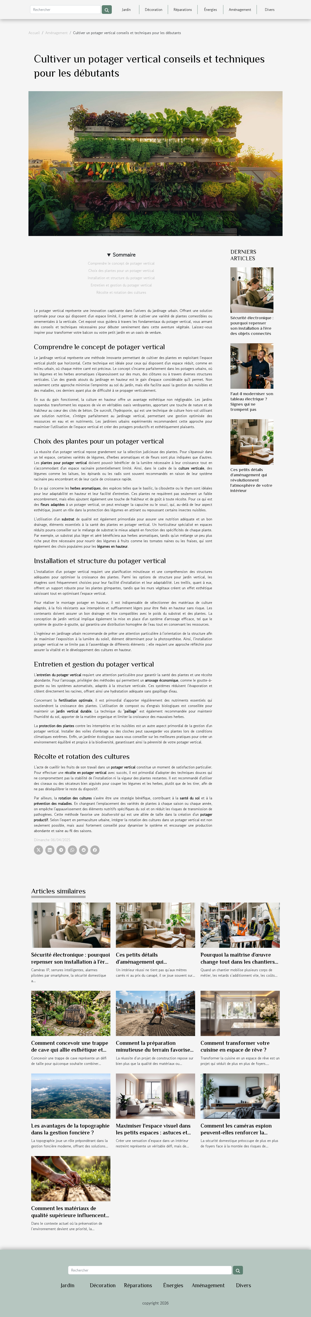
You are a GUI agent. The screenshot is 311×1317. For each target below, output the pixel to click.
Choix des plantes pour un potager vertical (121, 270)
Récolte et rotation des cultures (121, 292)
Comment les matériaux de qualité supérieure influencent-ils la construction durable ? (69, 1215)
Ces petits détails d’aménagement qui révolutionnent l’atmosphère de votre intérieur (251, 480)
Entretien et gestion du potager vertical (121, 285)
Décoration (153, 9)
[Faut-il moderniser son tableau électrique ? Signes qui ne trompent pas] (251, 365)
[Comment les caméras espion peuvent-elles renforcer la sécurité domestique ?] (240, 1095)
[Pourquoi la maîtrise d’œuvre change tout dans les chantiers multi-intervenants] (240, 924)
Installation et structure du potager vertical (121, 278)
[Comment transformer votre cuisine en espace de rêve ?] (240, 1013)
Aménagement (240, 9)
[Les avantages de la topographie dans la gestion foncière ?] (70, 1095)
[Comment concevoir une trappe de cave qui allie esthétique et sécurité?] (70, 1013)
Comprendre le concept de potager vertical (121, 263)
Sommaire (124, 254)
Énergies (210, 9)
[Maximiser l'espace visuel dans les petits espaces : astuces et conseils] (155, 1095)
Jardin (126, 9)
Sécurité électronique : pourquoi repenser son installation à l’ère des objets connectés (70, 962)
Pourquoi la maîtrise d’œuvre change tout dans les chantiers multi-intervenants (238, 962)
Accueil (34, 32)
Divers (270, 9)
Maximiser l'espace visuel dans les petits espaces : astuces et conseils (153, 1133)
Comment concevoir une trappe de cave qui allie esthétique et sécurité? (69, 1050)
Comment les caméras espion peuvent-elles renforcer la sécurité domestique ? (236, 1133)
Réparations (182, 9)
